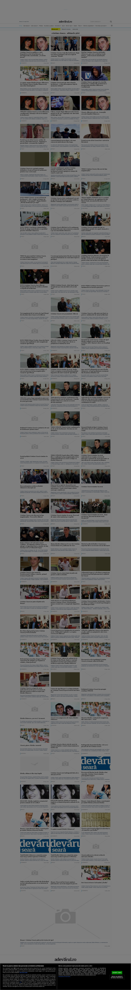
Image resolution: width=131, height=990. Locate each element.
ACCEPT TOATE (117, 972)
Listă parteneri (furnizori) (64, 976)
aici (20, 982)
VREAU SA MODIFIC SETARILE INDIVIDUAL (117, 977)
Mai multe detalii (23, 972)
